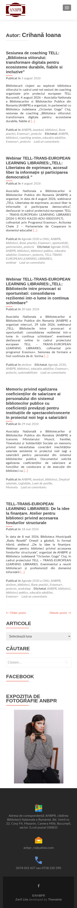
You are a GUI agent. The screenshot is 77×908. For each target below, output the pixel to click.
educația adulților (53, 137)
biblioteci (51, 129)
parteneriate (14, 246)
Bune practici (28, 243)
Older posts (16, 612)
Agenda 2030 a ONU (35, 239)
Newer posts (60, 612)
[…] (33, 121)
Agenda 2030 (60, 246)
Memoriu (12, 487)
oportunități (60, 243)
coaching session (30, 137)
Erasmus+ (23, 133)
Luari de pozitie (42, 483)
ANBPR (26, 129)
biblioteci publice (42, 250)
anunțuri (38, 129)
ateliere (27, 364)
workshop (24, 588)
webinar (11, 262)
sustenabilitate (28, 372)
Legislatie (24, 483)
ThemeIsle (55, 899)
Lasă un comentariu (46, 141)
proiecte (36, 133)
